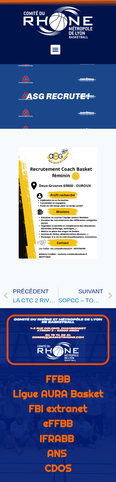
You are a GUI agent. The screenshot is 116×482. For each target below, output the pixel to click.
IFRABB (57, 438)
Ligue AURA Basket (58, 394)
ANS (57, 453)
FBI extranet (58, 408)
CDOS (58, 468)
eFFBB (58, 423)
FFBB (58, 379)
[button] (55, 49)
